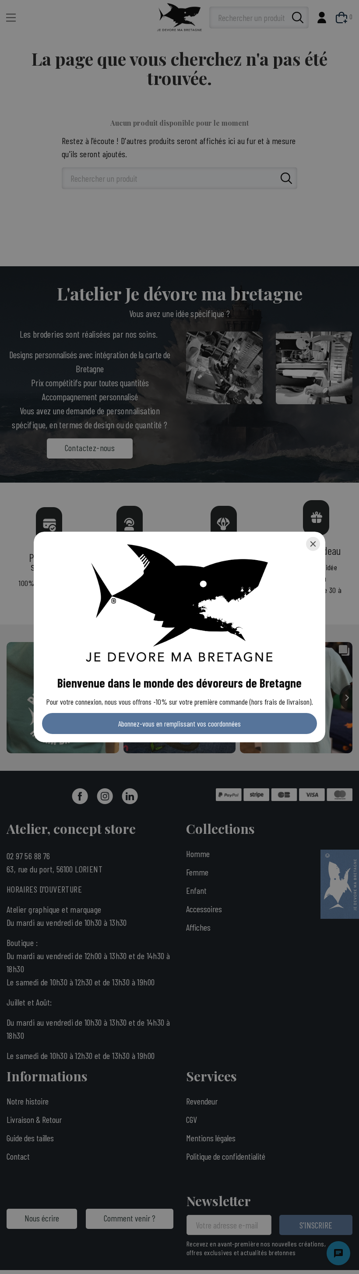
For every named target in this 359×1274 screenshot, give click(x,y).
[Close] (313, 544)
